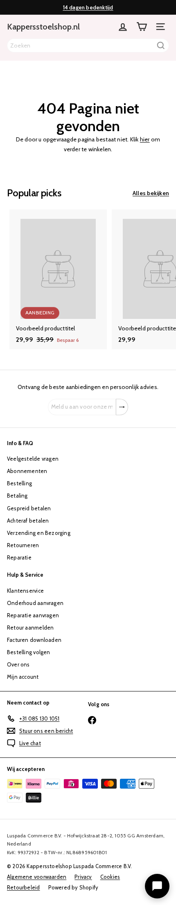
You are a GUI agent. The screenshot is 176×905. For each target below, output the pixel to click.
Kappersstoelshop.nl (43, 27)
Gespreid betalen (29, 508)
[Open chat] (157, 886)
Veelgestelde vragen (33, 458)
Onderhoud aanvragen (35, 603)
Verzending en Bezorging (38, 533)
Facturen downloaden (34, 640)
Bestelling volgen (28, 652)
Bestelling (19, 483)
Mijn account (23, 676)
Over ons (18, 664)
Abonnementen (27, 471)
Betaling (17, 495)
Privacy (83, 876)
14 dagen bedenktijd (88, 7)
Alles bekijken (151, 193)
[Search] (161, 45)
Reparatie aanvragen (33, 615)
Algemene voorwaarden (36, 876)
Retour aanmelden (30, 627)
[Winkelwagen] (141, 27)
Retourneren (23, 545)
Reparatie (19, 557)
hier (145, 139)
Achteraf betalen (28, 520)
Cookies (110, 876)
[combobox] (88, 45)
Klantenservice (25, 590)
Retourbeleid (23, 887)
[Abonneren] (122, 407)
